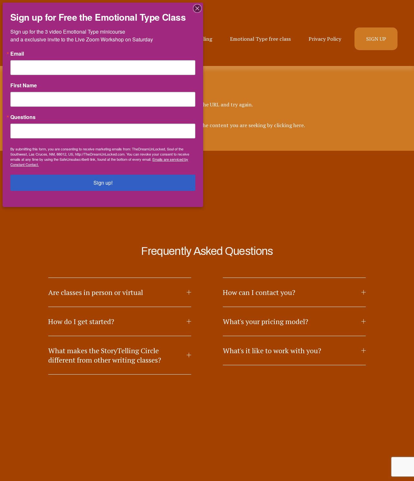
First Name (23, 85)
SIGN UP (376, 38)
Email (17, 53)
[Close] (197, 8)
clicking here (289, 125)
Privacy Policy (325, 38)
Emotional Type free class (260, 38)
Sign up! (103, 182)
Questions (23, 117)
